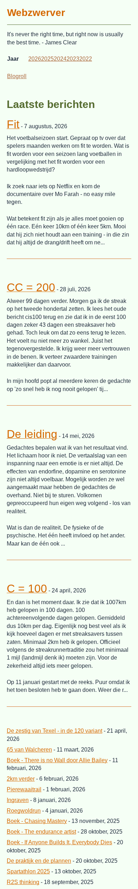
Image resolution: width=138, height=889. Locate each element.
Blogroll (17, 76)
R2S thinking (23, 882)
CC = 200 (31, 287)
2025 (47, 59)
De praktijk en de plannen (39, 861)
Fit (13, 124)
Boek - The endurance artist (41, 832)
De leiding (32, 434)
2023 (73, 59)
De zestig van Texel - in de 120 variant (54, 731)
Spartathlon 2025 (28, 871)
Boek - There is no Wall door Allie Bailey (57, 760)
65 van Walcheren (29, 750)
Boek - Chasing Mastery (37, 821)
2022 (85, 59)
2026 (34, 59)
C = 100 (27, 588)
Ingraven (18, 800)
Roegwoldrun (24, 811)
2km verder (21, 779)
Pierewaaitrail (24, 789)
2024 (60, 59)
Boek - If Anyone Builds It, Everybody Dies (59, 842)
